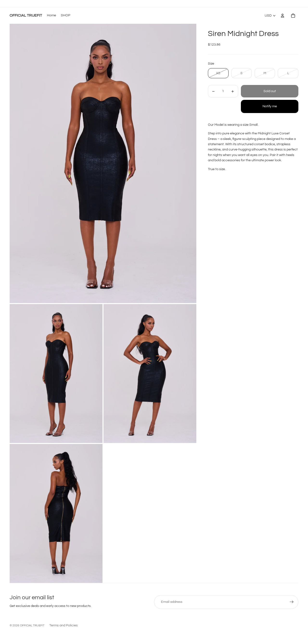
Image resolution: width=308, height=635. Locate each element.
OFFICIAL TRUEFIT (32, 625)
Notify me (270, 106)
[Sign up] (291, 601)
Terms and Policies (63, 625)
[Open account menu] (282, 15)
